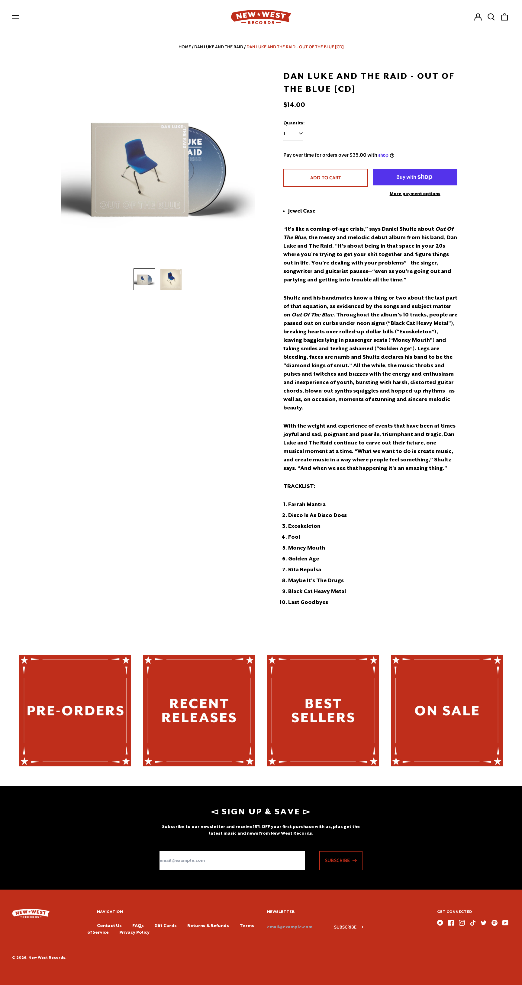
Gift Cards (165, 925)
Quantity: (293, 122)
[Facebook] (451, 923)
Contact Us (109, 925)
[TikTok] (473, 923)
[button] (491, 16)
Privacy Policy (134, 932)
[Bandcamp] (440, 923)
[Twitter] (484, 923)
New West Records (46, 957)
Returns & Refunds (208, 925)
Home (185, 47)
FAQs (138, 925)
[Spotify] (494, 923)
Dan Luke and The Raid (218, 47)
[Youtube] (505, 923)
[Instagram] (462, 923)
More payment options (415, 193)
